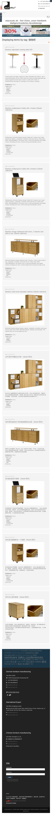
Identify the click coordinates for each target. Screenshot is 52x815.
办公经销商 (23, 661)
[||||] (25, 123)
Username (9, 767)
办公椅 (18, 661)
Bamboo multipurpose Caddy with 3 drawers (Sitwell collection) (23, 169)
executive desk (9, 655)
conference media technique (18, 652)
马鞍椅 (31, 664)
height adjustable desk (27, 655)
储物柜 (8, 89)
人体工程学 (26, 660)
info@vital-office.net (13, 712)
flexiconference (18, 655)
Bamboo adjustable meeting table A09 (18, 50)
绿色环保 (13, 664)
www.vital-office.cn (12, 743)
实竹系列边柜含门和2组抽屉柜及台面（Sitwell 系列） (24, 422)
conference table (32, 653)
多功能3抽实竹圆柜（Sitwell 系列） (18, 479)
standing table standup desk (15, 659)
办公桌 (13, 662)
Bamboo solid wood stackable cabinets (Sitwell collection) (25, 292)
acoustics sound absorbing (31, 651)
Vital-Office (9, 5)
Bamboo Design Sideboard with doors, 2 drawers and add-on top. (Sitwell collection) (24, 232)
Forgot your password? (12, 779)
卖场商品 (8, 90)
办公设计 (30, 662)
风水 (20, 664)
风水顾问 (26, 664)
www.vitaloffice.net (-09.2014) (18, 800)
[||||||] (25, 246)
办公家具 (7, 662)
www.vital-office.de (12, 687)
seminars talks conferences (23, 657)
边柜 (7, 275)
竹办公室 (8, 87)
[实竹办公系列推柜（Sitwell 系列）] (25, 610)
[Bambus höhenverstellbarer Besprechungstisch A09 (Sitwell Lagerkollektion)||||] (25, 62)
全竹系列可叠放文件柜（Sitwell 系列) (18, 357)
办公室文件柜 (9, 152)
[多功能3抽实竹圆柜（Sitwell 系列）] (25, 493)
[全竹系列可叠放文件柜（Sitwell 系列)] (25, 374)
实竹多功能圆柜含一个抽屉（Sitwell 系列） (20, 540)
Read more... (8, 93)
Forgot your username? (12, 780)
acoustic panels (7, 650)
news (35, 655)
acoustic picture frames (16, 650)
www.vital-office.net (13, 714)
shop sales (7, 659)
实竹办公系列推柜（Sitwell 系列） (17, 597)
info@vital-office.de (45, 6)
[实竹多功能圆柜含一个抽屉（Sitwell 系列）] (25, 553)
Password (9, 772)
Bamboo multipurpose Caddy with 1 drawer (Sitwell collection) (23, 109)
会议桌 (8, 91)
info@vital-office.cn (12, 741)
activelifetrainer (8, 652)
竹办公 (14, 84)
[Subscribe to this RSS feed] (48, 42)
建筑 (44, 662)
